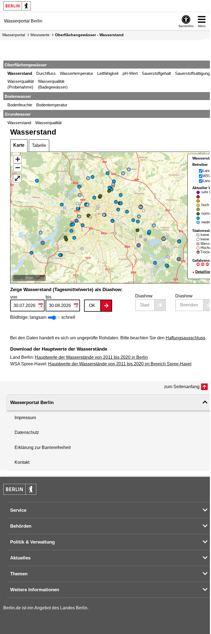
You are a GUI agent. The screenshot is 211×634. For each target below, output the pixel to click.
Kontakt (22, 462)
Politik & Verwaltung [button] (32, 542)
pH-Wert (130, 73)
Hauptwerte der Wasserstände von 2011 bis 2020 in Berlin (91, 357)
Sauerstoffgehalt (156, 73)
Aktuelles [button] (20, 558)
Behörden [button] (20, 526)
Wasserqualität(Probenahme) (20, 84)
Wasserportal (13, 35)
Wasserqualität (48, 122)
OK (92, 305)
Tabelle (39, 145)
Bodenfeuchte (19, 105)
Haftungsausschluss (185, 338)
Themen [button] (18, 573)
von (13, 297)
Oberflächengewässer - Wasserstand (89, 35)
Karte (18, 145)
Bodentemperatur (51, 105)
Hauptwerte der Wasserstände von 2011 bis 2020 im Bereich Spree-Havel (119, 364)
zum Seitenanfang (181, 386)
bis (48, 297)
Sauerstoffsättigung (192, 73)
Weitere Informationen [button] (34, 589)
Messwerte (39, 35)
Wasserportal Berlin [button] (32, 402)
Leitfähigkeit (107, 73)
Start (144, 305)
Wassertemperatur (76, 73)
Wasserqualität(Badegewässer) (53, 84)
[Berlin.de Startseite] (17, 5)
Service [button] (18, 510)
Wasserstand (19, 73)
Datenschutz (27, 432)
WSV (207, 176)
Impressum (25, 417)
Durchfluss (46, 73)
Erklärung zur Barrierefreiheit (43, 447)
